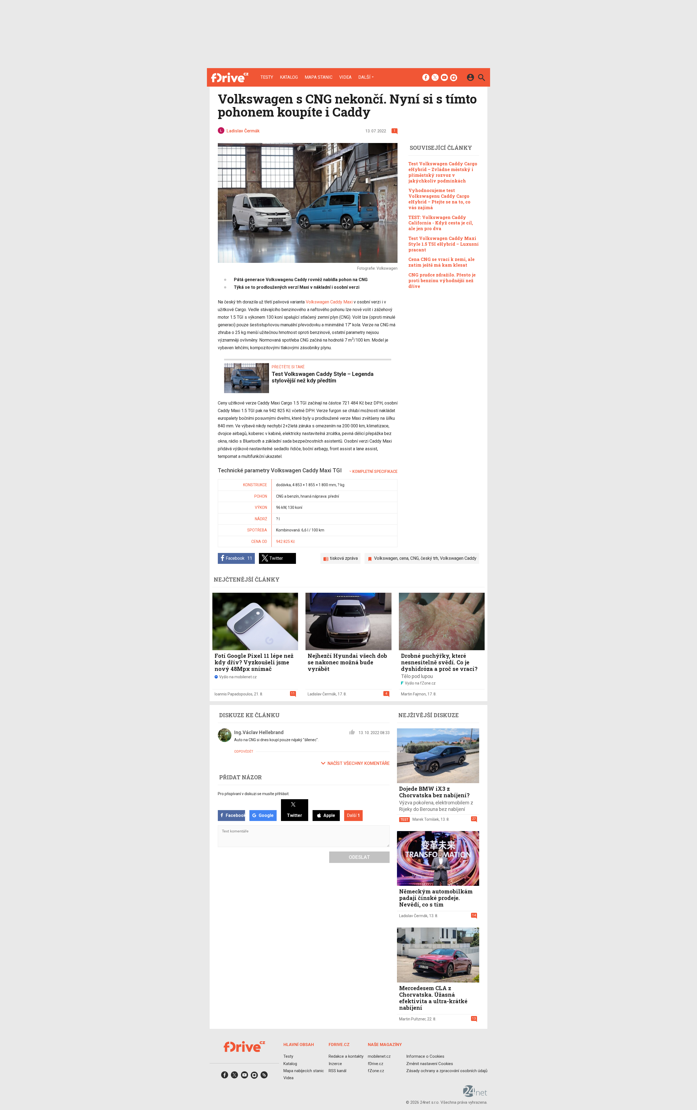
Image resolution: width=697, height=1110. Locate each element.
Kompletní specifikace (375, 471)
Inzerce (335, 1063)
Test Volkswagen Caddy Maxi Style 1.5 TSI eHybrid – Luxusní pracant (443, 243)
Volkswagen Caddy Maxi (329, 302)
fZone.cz (376, 1070)
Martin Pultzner (412, 1019)
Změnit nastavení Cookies (429, 1063)
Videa (345, 77)
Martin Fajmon (413, 694)
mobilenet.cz (379, 1056)
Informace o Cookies (425, 1056)
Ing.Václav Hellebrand (259, 732)
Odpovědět (243, 751)
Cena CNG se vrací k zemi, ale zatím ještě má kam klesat (441, 262)
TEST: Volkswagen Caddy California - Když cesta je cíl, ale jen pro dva (440, 222)
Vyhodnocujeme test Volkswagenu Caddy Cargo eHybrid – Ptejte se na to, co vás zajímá (439, 198)
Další (364, 77)
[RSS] (264, 1076)
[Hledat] (481, 78)
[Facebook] (426, 78)
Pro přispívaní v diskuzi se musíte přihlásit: (253, 794)
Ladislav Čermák (322, 694)
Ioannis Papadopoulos (233, 694)
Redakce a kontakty (346, 1056)
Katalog (289, 77)
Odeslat (359, 857)
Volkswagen (386, 558)
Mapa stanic (318, 77)
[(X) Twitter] (435, 78)
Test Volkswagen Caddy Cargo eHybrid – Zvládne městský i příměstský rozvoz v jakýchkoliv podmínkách (442, 172)
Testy (267, 77)
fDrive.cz (375, 1063)
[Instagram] (453, 78)
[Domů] (229, 77)
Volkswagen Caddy (458, 558)
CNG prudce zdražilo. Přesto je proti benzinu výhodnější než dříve (442, 280)
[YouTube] (444, 78)
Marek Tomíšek (425, 819)
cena (403, 558)
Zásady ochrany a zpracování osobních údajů (446, 1070)
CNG (414, 558)
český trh (429, 558)
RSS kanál (337, 1070)
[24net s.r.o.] (475, 1095)
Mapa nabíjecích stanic (303, 1070)
